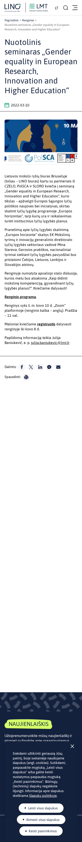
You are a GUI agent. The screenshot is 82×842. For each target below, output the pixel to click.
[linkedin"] (40, 367)
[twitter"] (31, 367)
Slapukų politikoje (43, 796)
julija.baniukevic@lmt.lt (50, 343)
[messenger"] (49, 367)
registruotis (46, 324)
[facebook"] (22, 367)
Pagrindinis (11, 20)
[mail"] (58, 367)
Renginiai (28, 20)
